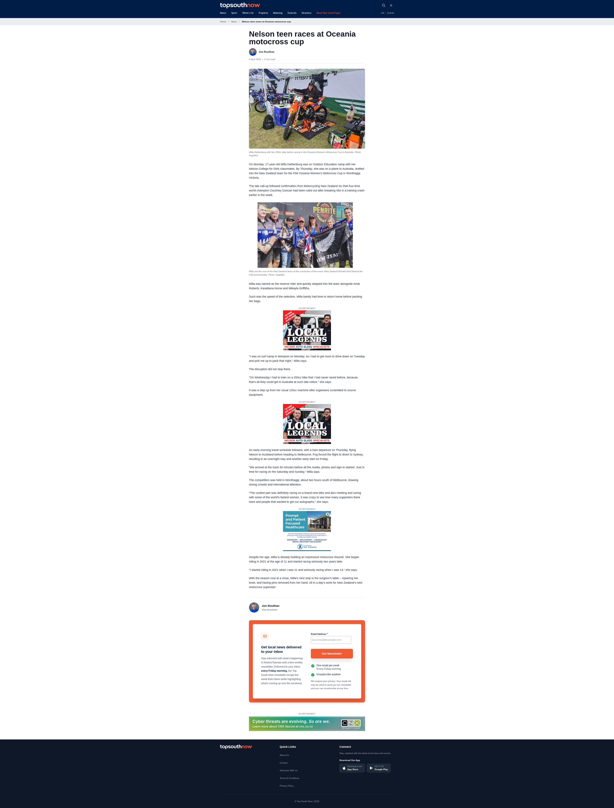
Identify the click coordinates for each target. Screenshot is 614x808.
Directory (306, 13)
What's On (248, 13)
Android (390, 13)
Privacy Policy (287, 786)
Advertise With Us (289, 770)
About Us (284, 755)
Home (223, 21)
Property (263, 13)
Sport (234, 13)
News (223, 13)
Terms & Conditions (289, 778)
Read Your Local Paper (329, 13)
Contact (283, 762)
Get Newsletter (332, 653)
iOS (382, 13)
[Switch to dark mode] (391, 5)
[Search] (384, 5)
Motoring (278, 13)
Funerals (292, 13)
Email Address (319, 634)
